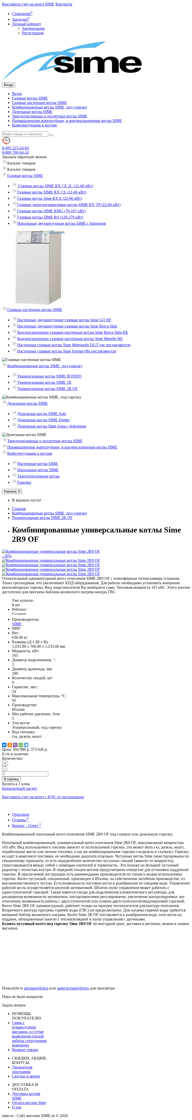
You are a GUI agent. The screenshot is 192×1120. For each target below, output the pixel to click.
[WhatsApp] (20, 745)
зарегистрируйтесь (73, 988)
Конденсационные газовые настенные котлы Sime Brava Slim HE (72, 332)
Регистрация (33, 33)
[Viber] (15, 745)
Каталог (21, 169)
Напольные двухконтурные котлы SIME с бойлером (61, 223)
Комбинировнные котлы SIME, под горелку (49, 107)
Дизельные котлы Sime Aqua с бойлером (51, 426)
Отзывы (20, 820)
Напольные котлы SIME (37, 470)
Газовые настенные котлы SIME (39, 102)
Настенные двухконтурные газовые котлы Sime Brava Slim (67, 326)
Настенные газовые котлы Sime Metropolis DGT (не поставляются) (73, 345)
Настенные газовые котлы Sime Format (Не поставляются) (66, 351)
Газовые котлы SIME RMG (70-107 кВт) (51, 211)
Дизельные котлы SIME (32, 112)
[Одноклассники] (10, 745)
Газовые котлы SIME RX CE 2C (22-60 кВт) (55, 186)
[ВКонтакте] (4, 745)
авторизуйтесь (36, 988)
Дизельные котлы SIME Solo (41, 414)
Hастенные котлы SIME (37, 464)
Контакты (64, 4)
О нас (17, 1107)
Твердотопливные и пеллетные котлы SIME (49, 116)
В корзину (11, 779)
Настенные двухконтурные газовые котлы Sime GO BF (64, 320)
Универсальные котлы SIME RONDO (49, 376)
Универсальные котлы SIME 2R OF (47, 388)
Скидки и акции (26, 1076)
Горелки (24, 482)
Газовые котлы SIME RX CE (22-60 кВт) (51, 192)
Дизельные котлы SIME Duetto (43, 420)
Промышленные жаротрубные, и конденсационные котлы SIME (67, 120)
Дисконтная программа (22, 1069)
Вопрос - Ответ (26, 826)
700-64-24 (15, 152)
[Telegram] (26, 745)
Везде (17, 94)
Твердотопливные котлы (38, 476)
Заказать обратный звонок (24, 157)
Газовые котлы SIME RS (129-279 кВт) (50, 217)
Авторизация (33, 28)
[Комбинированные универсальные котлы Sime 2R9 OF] (51, 560)
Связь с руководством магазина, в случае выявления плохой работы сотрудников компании (29, 1033)
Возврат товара (25, 1050)
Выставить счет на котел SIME (28, 4)
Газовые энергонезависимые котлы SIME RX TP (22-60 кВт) (68, 204)
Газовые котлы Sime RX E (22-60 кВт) (49, 198)
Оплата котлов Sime (29, 1102)
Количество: (12, 758)
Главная (19, 508)
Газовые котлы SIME (30, 98)
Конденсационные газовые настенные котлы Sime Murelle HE (70, 338)
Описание (20, 814)
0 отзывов (19, 614)
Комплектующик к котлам (34, 125)
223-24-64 (15, 148)
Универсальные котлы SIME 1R (44, 382)
